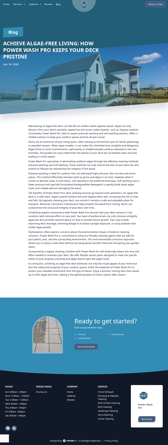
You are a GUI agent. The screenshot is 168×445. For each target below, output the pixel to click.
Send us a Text (155, 4)
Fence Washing (105, 414)
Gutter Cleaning (106, 418)
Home (70, 391)
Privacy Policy (111, 440)
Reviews (71, 399)
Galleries (71, 395)
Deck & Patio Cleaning (109, 403)
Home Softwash (106, 391)
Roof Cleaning (105, 406)
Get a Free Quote (86, 346)
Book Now (147, 419)
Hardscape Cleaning (108, 410)
